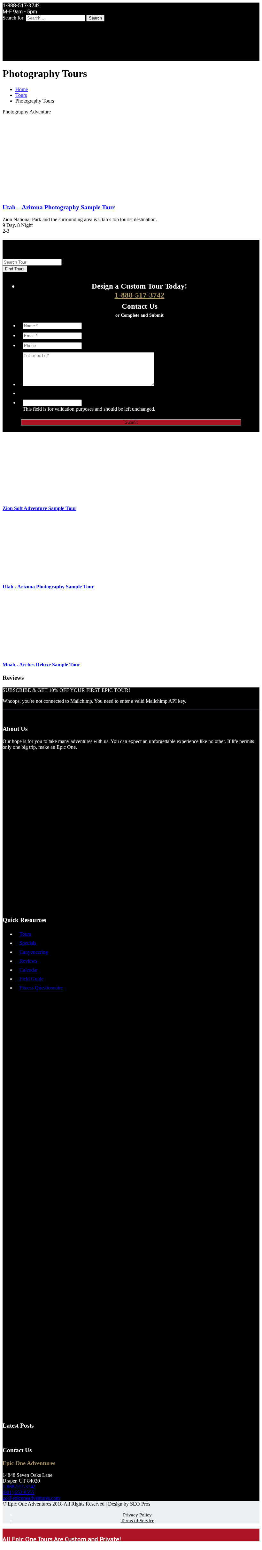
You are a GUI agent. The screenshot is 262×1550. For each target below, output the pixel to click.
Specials (27, 943)
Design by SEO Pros (129, 1504)
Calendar (28, 970)
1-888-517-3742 (140, 295)
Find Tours (15, 269)
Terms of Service (137, 1520)
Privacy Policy (137, 1514)
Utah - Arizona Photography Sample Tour (48, 586)
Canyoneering (33, 952)
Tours (21, 95)
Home (21, 89)
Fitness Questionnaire (41, 987)
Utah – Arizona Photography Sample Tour (59, 207)
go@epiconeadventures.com (31, 1498)
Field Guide (31, 978)
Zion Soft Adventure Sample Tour (39, 508)
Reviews (28, 961)
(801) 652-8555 (18, 1492)
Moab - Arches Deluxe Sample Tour (41, 664)
